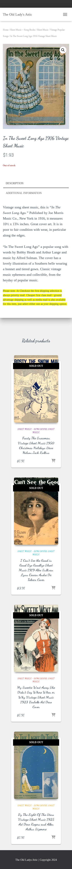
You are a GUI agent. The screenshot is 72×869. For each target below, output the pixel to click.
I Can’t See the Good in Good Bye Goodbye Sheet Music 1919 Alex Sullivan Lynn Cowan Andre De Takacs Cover (36, 570)
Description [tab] (14, 183)
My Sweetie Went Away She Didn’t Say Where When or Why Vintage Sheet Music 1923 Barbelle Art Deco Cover (36, 697)
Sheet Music (42, 29)
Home (5, 29)
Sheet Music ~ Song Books (22, 29)
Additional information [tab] (24, 193)
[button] (63, 50)
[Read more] (53, 461)
